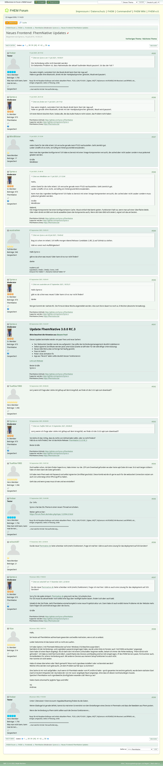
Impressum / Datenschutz (90, 11)
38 (30, 45)
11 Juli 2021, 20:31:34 (36, 97)
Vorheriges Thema (133, 39)
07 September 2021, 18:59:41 (38, 279)
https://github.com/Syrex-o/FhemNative (59, 120)
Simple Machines (20, 763)
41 (39, 45)
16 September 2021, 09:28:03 (38, 421)
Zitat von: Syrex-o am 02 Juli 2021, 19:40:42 (48, 235)
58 (46, 45)
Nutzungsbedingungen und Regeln (137, 763)
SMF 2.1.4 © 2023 (9, 763)
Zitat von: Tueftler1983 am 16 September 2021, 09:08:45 (52, 426)
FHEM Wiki (140, 11)
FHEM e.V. (153, 11)
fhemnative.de (45, 546)
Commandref (124, 11)
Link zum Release (36, 361)
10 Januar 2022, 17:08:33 (37, 577)
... (27, 45)
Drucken (153, 46)
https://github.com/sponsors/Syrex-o (56, 122)
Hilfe (122, 763)
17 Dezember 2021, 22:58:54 (38, 542)
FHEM (111, 11)
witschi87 (14, 541)
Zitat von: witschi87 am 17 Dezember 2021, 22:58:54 (51, 582)
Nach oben (10, 739)
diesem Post (62, 335)
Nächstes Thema (149, 39)
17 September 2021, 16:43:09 (38, 498)
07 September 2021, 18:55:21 (38, 230)
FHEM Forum (19, 10)
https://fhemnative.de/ (51, 124)
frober (12, 52)
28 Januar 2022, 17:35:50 (37, 697)
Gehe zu (123, 749)
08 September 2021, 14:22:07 (38, 324)
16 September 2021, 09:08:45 (38, 386)
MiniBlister (15, 136)
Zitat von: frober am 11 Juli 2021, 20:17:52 (47, 102)
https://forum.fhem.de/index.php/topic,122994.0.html (51, 514)
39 (32, 45)
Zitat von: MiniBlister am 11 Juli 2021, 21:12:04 (49, 176)
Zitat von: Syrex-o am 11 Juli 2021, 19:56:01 (48, 58)
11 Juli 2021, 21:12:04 (36, 136)
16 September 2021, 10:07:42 (38, 463)
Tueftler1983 (15, 386)
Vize (11, 628)
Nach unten (10, 45)
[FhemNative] (8, 126)
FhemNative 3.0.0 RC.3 (78, 440)
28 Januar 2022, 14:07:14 (37, 628)
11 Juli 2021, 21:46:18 (36, 171)
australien (14, 230)
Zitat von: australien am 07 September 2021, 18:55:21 (51, 284)
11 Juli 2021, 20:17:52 (36, 53)
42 (41, 45)
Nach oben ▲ (155, 763)
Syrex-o (55, 28)
